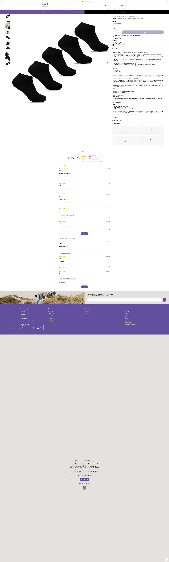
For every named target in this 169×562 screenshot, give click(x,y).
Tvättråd (116, 117)
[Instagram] (82, 483)
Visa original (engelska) (65, 253)
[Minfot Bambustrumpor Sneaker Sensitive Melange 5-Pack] (119, 44)
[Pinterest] (89, 483)
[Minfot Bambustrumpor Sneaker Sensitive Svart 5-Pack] (114, 44)
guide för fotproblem (87, 475)
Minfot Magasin (51, 315)
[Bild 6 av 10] (7, 42)
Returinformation (88, 316)
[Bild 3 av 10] (7, 26)
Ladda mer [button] (84, 233)
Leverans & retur (118, 120)
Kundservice (117, 123)
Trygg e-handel (51, 316)
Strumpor (114, 16)
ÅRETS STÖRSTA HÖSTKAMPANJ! (42, 12)
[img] (62, 168)
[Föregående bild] (12, 62)
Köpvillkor (87, 313)
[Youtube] (84, 483)
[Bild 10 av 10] (7, 63)
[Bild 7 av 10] (7, 48)
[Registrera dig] (164, 300)
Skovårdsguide (128, 322)
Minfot (119, 49)
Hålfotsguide (127, 318)
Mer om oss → (84, 479)
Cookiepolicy (50, 320)
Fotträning (127, 313)
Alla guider (127, 311)
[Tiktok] (87, 483)
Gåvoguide (127, 316)
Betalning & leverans (89, 315)
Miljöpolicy (50, 322)
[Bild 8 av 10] (7, 53)
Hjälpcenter (87, 311)
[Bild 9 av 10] (7, 58)
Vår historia (50, 311)
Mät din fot (127, 320)
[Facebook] (80, 483)
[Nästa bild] (107, 62)
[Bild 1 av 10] (7, 16)
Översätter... (63, 180)
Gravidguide (127, 315)
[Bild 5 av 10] (7, 37)
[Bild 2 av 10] (7, 21)
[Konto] (126, 5)
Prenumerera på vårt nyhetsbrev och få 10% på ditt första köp (126, 12)
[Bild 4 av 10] (7, 32)
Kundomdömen (51, 313)
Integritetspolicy (51, 318)
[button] (115, 23)
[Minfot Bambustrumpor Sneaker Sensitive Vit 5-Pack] (124, 44)
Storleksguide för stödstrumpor (131, 324)
